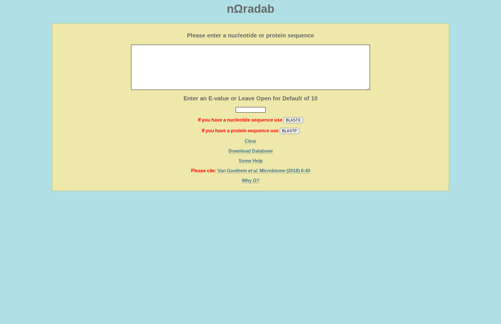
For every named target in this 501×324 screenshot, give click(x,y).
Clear (250, 141)
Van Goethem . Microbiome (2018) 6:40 (263, 170)
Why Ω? (250, 180)
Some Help (251, 160)
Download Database (250, 151)
